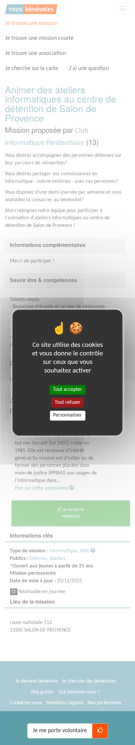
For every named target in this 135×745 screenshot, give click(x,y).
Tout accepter (67, 389)
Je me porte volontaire (60, 731)
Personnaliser (67, 415)
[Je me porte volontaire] (100, 730)
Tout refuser (68, 402)
